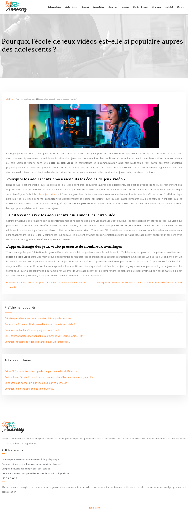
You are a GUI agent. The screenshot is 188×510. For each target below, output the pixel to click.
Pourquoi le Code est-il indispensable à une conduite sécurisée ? (40, 324)
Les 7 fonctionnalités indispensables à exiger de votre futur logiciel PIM (44, 336)
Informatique (54, 7)
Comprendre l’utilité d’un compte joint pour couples (33, 330)
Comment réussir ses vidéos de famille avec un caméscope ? (37, 341)
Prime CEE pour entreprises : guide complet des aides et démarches (42, 371)
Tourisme (156, 7)
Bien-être (113, 7)
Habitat (169, 7)
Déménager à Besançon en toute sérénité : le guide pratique (38, 318)
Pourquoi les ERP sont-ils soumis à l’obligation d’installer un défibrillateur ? (138, 282)
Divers (180, 7)
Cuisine (125, 7)
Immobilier (98, 7)
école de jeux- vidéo (46, 194)
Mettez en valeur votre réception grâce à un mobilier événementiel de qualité (47, 285)
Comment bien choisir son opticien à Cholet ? (29, 388)
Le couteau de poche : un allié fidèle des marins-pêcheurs (36, 382)
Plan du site (94, 507)
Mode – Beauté (140, 7)
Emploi (85, 7)
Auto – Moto (71, 7)
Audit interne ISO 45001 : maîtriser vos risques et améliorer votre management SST (50, 377)
